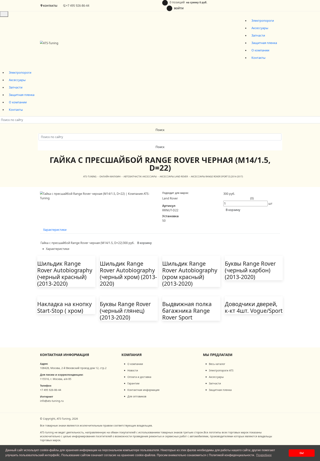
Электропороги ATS (221, 370)
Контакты (258, 58)
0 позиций (188, 2)
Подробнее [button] (264, 455)
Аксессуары (259, 28)
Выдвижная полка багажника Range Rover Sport (187, 311)
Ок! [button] (302, 453)
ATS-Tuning (89, 176)
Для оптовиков (136, 396)
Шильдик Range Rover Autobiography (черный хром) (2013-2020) (128, 273)
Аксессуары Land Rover (174, 176)
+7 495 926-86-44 (77, 6)
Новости (132, 370)
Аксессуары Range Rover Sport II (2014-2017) (217, 176)
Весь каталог (217, 364)
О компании (260, 50)
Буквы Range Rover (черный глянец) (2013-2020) (125, 311)
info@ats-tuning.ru (52, 401)
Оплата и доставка (139, 377)
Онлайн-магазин (110, 176)
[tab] (55, 230)
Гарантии (133, 383)
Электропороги (262, 21)
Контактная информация (64, 354)
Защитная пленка (264, 43)
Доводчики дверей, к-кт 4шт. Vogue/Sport (254, 307)
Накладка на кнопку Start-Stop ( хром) (64, 307)
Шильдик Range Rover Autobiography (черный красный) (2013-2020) (64, 273)
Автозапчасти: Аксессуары (140, 176)
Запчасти (258, 35)
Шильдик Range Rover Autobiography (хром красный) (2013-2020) (189, 273)
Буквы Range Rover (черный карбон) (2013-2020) (250, 270)
